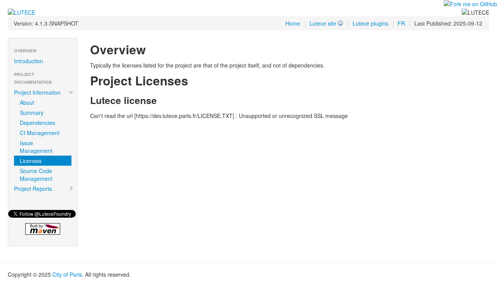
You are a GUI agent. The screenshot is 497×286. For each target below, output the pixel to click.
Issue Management (36, 146)
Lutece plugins (370, 23)
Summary (31, 112)
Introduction (28, 61)
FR (401, 23)
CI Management (39, 133)
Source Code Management (36, 174)
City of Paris (67, 274)
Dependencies (37, 123)
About (27, 102)
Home (292, 23)
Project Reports (33, 188)
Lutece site (322, 23)
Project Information (37, 92)
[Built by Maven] (42, 229)
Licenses (31, 161)
